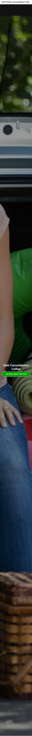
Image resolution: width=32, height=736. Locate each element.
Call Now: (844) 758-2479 (16, 374)
